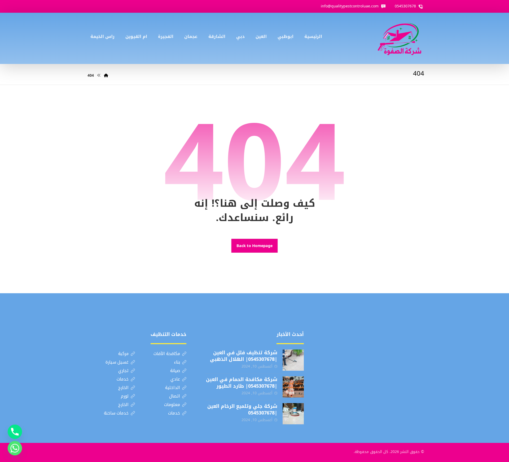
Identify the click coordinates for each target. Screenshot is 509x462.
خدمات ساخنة (116, 413)
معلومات (172, 404)
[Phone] (15, 432)
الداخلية (172, 387)
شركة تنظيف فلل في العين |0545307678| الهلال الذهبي (243, 356)
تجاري (123, 370)
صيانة (175, 370)
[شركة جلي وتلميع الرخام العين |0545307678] (293, 413)
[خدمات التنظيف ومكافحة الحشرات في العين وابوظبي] (399, 38)
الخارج (123, 387)
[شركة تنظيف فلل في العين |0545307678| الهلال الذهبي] (293, 360)
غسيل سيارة (117, 362)
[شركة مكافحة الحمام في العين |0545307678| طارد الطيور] (293, 387)
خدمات (123, 379)
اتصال (174, 396)
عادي (175, 379)
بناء (177, 362)
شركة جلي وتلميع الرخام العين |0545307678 (242, 409)
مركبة (123, 353)
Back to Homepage (254, 245)
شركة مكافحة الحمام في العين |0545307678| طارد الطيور (241, 383)
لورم (125, 396)
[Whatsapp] (15, 448)
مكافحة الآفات (166, 353)
